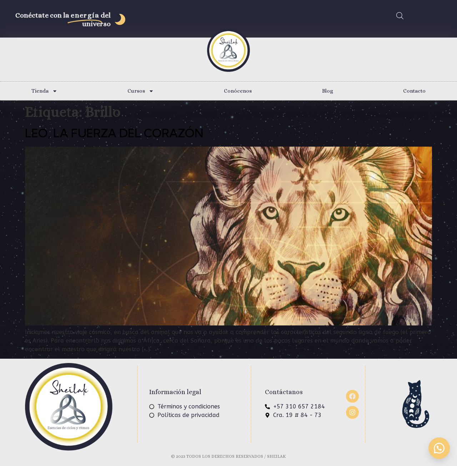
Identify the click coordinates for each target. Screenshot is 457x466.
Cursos (136, 91)
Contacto (414, 91)
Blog (327, 91)
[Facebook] (352, 396)
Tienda (40, 91)
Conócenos (238, 91)
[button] (439, 448)
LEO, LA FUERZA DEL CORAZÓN (114, 133)
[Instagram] (352, 412)
